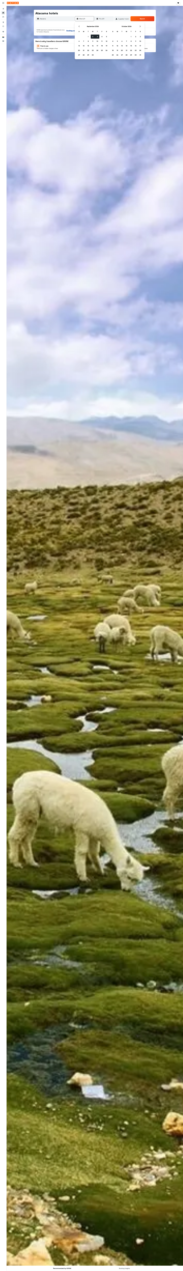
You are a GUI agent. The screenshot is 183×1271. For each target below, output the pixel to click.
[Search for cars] (3, 17)
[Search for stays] (3, 13)
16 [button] (93, 46)
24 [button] (97, 50)
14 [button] (83, 46)
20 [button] (79, 50)
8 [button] (88, 41)
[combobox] (56, 18)
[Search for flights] (3, 9)
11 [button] (101, 41)
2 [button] (92, 37)
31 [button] (140, 55)
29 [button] (88, 55)
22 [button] (88, 50)
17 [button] (97, 46)
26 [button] (106, 50)
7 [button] (83, 41)
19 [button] (106, 46)
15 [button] (88, 46)
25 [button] (102, 50)
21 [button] (83, 50)
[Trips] (3, 32)
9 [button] (92, 41)
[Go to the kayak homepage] (13, 3)
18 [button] (102, 46)
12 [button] (106, 41)
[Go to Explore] (3, 22)
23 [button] (93, 50)
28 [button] (83, 55)
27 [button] (79, 55)
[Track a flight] (3, 26)
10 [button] (97, 41)
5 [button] (106, 37)
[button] (3, 3)
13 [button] (79, 46)
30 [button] (93, 55)
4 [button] (112, 41)
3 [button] (97, 37)
